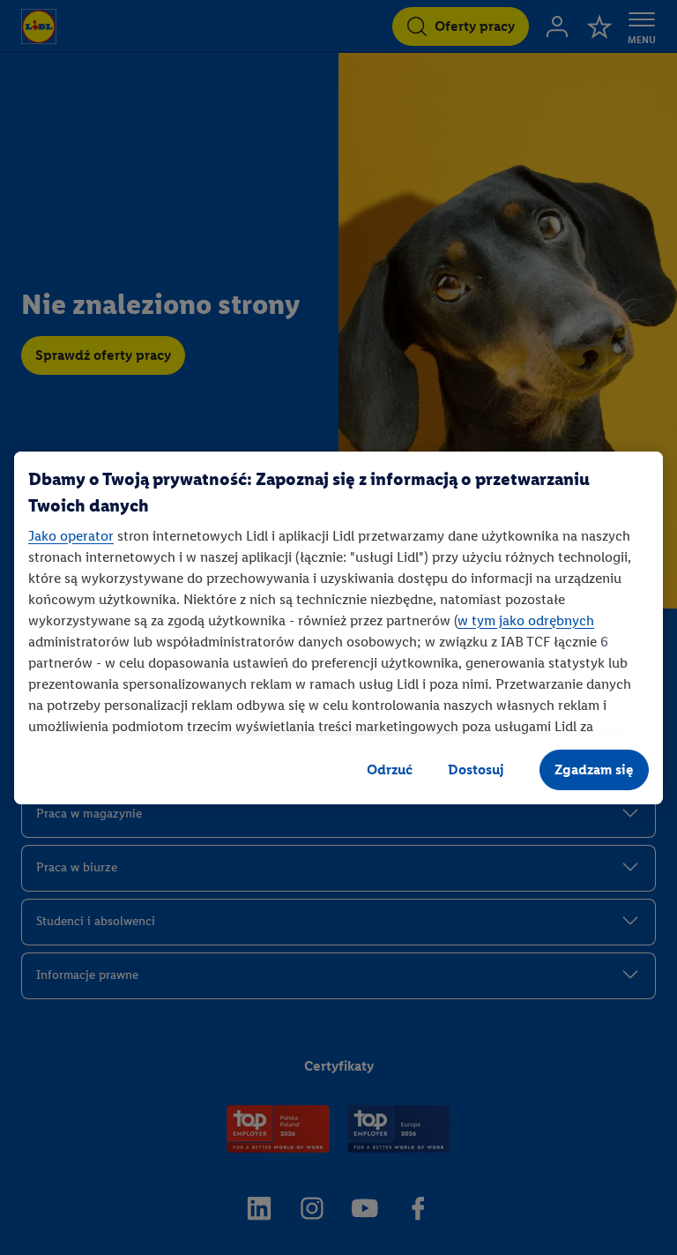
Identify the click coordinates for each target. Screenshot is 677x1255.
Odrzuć (390, 769)
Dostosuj (476, 769)
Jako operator (71, 535)
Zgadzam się (594, 769)
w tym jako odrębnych (526, 620)
